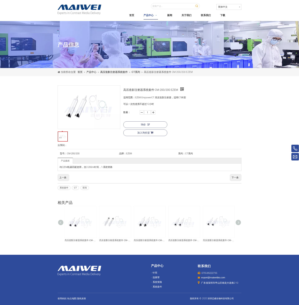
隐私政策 (81, 298)
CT (75, 187)
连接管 (156, 277)
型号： (63, 153)
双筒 (85, 187)
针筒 (155, 272)
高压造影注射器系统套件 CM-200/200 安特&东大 (80, 240)
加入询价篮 (143, 132)
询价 (143, 124)
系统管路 (157, 282)
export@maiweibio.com (213, 277)
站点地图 (71, 298)
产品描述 (65, 160)
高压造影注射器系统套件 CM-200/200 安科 (149, 240)
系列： (181, 153)
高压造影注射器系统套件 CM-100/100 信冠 (115, 240)
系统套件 (64, 187)
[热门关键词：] (197, 6)
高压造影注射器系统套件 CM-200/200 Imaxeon (184, 240)
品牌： (122, 153)
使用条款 (62, 298)
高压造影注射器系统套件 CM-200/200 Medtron (218, 240)
